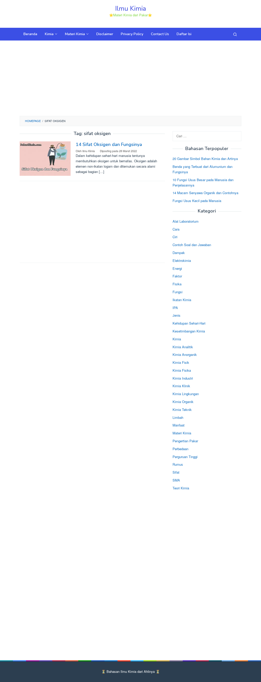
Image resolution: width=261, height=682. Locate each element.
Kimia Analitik (183, 346)
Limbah (178, 417)
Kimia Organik (183, 401)
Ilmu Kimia (130, 8)
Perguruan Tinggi (185, 456)
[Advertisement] (130, 77)
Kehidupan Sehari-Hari (189, 323)
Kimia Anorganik (185, 354)
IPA (175, 307)
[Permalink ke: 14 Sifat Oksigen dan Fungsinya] (45, 157)
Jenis (176, 315)
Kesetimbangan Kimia (189, 331)
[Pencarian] (235, 34)
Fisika (177, 284)
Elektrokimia (182, 260)
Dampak (179, 252)
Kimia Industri (183, 378)
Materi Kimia (182, 433)
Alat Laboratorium (186, 221)
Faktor (177, 276)
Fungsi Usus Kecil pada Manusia (197, 200)
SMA (176, 480)
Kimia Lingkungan (186, 393)
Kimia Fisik (181, 362)
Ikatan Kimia (182, 299)
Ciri (175, 236)
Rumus (178, 464)
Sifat (176, 472)
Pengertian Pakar (185, 440)
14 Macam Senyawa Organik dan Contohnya (205, 192)
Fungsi (177, 291)
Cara (176, 229)
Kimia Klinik (181, 385)
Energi (177, 268)
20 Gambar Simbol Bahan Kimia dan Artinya (205, 158)
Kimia (177, 339)
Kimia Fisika (182, 370)
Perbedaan (180, 448)
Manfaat (179, 425)
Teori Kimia (181, 488)
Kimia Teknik (182, 409)
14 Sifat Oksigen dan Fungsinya (109, 144)
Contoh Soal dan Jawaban (192, 244)
